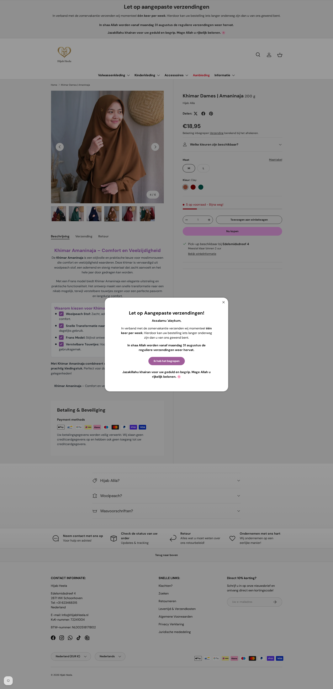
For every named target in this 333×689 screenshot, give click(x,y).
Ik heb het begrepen (167, 361)
